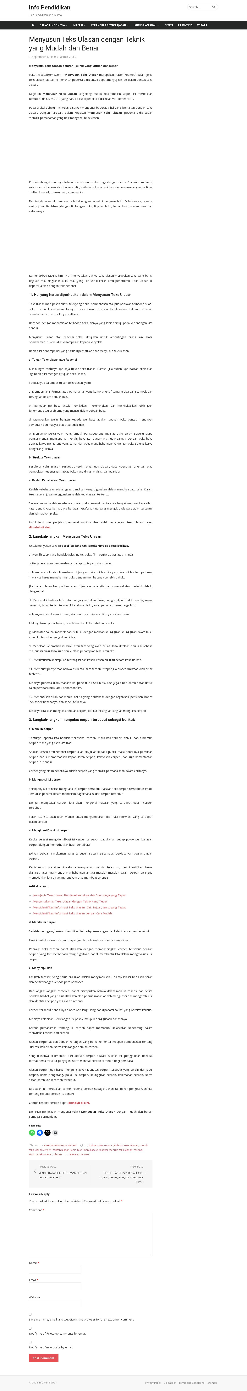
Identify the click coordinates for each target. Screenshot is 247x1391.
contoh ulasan (61, 1150)
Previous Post (63, 1172)
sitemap (212, 1382)
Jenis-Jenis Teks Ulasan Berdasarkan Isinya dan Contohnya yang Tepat (79, 895)
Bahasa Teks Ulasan (126, 1145)
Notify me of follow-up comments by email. (57, 1333)
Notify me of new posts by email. (51, 1347)
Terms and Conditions (192, 1382)
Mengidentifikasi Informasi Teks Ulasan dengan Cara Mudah (72, 913)
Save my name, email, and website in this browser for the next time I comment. (81, 1319)
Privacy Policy (153, 1382)
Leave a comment (79, 1154)
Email (33, 1280)
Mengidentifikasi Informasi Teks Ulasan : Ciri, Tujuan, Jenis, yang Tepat (79, 907)
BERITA (169, 25)
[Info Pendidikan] (33, 25)
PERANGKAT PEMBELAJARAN (108, 25)
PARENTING (185, 25)
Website (34, 1297)
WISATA (202, 25)
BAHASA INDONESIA (52, 25)
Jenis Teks (76, 1150)
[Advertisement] (90, 149)
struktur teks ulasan (40, 1154)
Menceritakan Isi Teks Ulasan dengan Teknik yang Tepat (70, 901)
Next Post (121, 1174)
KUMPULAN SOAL (145, 25)
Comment (36, 1210)
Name (34, 1263)
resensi (138, 1150)
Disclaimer (170, 1382)
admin (64, 57)
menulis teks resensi (96, 1150)
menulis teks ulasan (121, 1150)
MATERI (78, 25)
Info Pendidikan (49, 7)
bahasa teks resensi (101, 1145)
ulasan (58, 1154)
